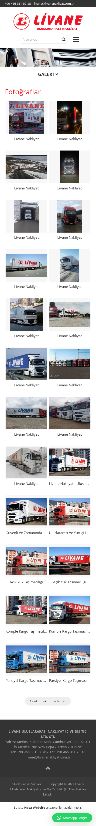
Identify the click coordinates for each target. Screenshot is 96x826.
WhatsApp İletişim (75, 818)
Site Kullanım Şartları (26, 784)
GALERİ (46, 74)
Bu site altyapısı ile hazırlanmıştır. (48, 807)
